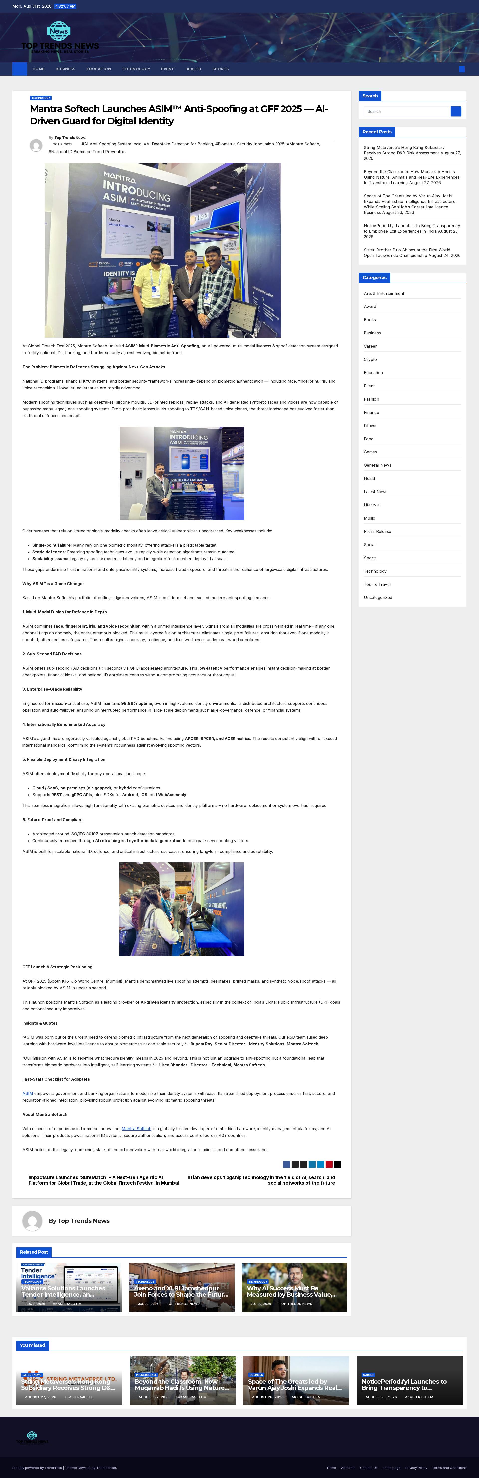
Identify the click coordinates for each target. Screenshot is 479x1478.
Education (99, 69)
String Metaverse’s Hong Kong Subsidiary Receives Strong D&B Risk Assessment (68, 1388)
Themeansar (106, 1468)
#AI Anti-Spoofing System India (111, 143)
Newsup (84, 1468)
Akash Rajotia (67, 1304)
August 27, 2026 (41, 1397)
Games (370, 451)
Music (369, 518)
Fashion (371, 399)
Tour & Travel (377, 584)
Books (370, 319)
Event (167, 69)
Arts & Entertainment (384, 293)
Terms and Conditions (449, 1468)
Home (39, 69)
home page (391, 1468)
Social (370, 544)
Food (369, 438)
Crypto (370, 359)
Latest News (376, 491)
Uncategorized (378, 597)
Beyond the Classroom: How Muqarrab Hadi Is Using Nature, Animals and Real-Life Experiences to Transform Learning (412, 177)
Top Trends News (70, 137)
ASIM (27, 1093)
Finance (371, 412)
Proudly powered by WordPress (37, 1468)
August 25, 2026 (382, 1397)
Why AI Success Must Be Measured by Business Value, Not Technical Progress (289, 1294)
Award (370, 306)
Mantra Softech (136, 1128)
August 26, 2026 (268, 1397)
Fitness (370, 425)
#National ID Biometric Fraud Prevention (87, 151)
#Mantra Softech (303, 143)
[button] (453, 69)
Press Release (377, 531)
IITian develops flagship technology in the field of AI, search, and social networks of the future (261, 1180)
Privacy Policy (416, 1468)
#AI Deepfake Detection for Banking (178, 143)
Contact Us (369, 1468)
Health (193, 69)
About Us (348, 1468)
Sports (220, 69)
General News (377, 465)
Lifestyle (372, 504)
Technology (136, 69)
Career (370, 346)
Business (66, 69)
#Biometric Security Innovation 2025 (249, 143)
